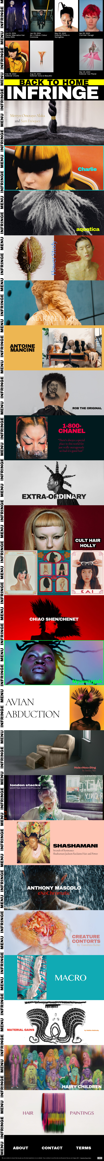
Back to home (54, 82)
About (20, 1148)
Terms (83, 1148)
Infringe (52, 93)
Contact (52, 1148)
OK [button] (100, 1158)
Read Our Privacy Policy (85, 1158)
